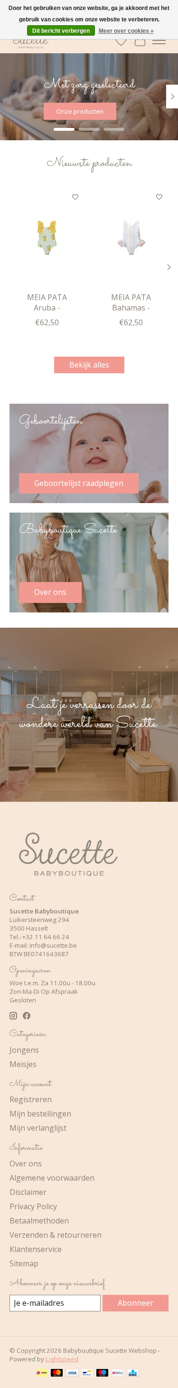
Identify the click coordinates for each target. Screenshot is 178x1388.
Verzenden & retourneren (55, 1235)
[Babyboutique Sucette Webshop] (30, 40)
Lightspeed (62, 1359)
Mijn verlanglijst (37, 1128)
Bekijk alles (89, 364)
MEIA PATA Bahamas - (131, 302)
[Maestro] (102, 1373)
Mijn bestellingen (40, 1113)
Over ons (25, 1163)
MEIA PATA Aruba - (47, 302)
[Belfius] (117, 1373)
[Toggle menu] (159, 40)
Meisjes (23, 1064)
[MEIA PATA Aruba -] (46, 237)
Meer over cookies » (126, 31)
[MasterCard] (57, 1373)
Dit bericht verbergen (61, 31)
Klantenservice (35, 1249)
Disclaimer (28, 1192)
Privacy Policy (33, 1206)
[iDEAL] (41, 1373)
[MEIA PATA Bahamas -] (131, 237)
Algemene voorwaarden (51, 1178)
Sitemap (23, 1263)
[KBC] (133, 1373)
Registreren (30, 1099)
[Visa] (72, 1373)
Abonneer (135, 1303)
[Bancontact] (87, 1373)
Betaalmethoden (39, 1220)
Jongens (24, 1050)
